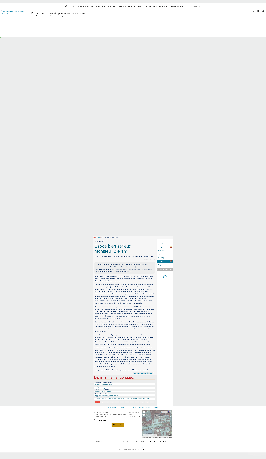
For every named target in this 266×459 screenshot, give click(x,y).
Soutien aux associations (102, 389)
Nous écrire (118, 425)
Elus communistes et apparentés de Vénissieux (59, 14)
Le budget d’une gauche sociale (103, 388)
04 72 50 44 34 (101, 420)
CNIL (137, 441)
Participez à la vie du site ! (256, 454)
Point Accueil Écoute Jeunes (103, 391)
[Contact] (258, 11)
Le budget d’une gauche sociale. (104, 384)
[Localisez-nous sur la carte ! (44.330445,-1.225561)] (165, 277)
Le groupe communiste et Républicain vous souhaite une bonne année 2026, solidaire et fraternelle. (122, 398)
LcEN (141, 441)
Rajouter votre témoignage (143, 373)
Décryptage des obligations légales (162, 441)
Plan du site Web (112, 407)
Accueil (160, 244)
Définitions (156, 407)
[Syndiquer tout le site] (144, 449)
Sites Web (123, 407)
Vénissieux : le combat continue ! (104, 382)
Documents (132, 407)
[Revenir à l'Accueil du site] (94, 237)
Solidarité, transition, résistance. (104, 397)
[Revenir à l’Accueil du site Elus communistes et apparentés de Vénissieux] (13, 17)
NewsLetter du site (144, 407)
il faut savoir (151, 441)
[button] (253, 11)
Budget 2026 (98, 386)
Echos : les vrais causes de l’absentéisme (106, 395)
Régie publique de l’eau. (101, 393)
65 (147, 402)
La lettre (98, 237)
